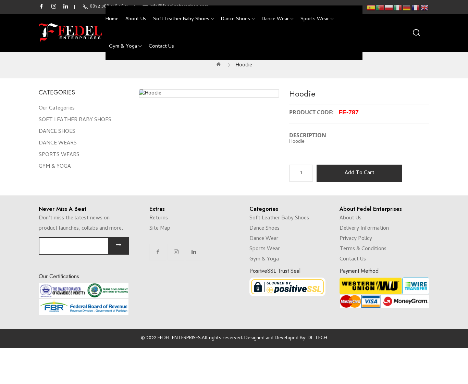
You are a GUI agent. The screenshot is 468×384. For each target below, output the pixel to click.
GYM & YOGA (55, 166)
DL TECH (317, 338)
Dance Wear (264, 238)
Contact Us (353, 259)
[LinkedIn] (194, 252)
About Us (350, 218)
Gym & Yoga (264, 259)
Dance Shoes (264, 228)
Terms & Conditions (363, 249)
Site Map (159, 228)
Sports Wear (264, 249)
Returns (158, 218)
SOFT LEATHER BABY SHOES (75, 120)
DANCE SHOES (57, 131)
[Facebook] (158, 252)
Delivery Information (364, 228)
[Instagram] (176, 252)
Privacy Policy (356, 238)
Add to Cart (359, 173)
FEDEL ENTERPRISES (179, 338)
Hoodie (243, 65)
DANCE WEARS (58, 143)
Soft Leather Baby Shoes (279, 218)
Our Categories (57, 108)
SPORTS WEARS (59, 155)
